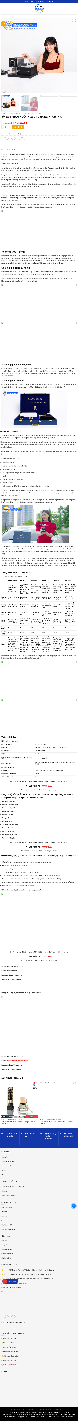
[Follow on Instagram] (6, 1316)
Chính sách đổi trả (9, 1343)
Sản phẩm (13, 113)
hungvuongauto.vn (15, 1287)
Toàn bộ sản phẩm (7, 1161)
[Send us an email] (13, 1316)
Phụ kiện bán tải (6, 1249)
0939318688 (47, 786)
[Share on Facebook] (6, 138)
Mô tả (3, 149)
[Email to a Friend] (13, 138)
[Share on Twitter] (10, 138)
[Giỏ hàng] (76, 9)
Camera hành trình (8, 831)
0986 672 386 (23, 1061)
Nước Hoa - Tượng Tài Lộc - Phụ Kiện (30, 113)
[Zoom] (4, 91)
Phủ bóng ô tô (6, 1258)
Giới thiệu (4, 1157)
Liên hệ (3, 1175)
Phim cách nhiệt (6, 1207)
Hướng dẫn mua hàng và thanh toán (12, 1187)
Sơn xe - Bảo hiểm (7, 1254)
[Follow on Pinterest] (16, 1316)
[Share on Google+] (20, 138)
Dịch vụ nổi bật (6, 1166)
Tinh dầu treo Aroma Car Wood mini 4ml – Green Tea (56, 1122)
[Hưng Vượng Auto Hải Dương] (39, 8)
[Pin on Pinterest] (16, 138)
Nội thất (4, 1240)
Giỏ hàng (4, 1191)
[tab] (3, 150)
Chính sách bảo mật (9, 1338)
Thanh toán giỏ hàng (8, 1195)
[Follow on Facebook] (3, 1316)
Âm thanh (4, 1212)
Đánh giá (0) (11, 149)
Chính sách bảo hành (10, 1360)
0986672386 (68, 1136)
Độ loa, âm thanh (8, 811)
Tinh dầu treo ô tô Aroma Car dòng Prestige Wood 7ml (18, 1122)
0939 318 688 (12, 1061)
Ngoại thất (4, 1245)
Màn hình (4, 1216)
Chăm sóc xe (5, 1236)
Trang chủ (4, 113)
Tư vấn (3, 1170)
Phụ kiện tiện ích (6, 1225)
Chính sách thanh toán (10, 1356)
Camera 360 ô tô (8, 828)
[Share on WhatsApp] (3, 138)
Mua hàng (18, 127)
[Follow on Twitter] (10, 1316)
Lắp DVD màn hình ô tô (10, 824)
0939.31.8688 (13, 1365)
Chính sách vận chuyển (10, 1352)
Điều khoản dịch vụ (9, 1347)
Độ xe (3, 1220)
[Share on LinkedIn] (23, 138)
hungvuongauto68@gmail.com (18, 1417)
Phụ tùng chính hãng (8, 1229)
